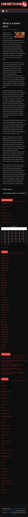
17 (10, 237)
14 (24, 234)
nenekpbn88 (14, 29)
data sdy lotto (4, 490)
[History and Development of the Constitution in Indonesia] (3, 11)
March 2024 (4, 282)
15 (2, 237)
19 (17, 237)
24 (10, 240)
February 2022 (4, 327)
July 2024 (3, 273)
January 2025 (4, 258)
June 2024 (3, 275)
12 (17, 234)
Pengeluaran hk (5, 206)
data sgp (3, 388)
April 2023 (3, 295)
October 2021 (4, 337)
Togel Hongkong (5, 203)
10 (10, 234)
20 (21, 237)
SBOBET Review (7, 189)
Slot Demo (3, 385)
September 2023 (5, 285)
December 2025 (5, 255)
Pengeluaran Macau (6, 391)
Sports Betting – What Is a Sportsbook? (14, 193)
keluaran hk (4, 209)
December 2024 (5, 260)
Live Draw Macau (5, 222)
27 (21, 240)
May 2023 (3, 292)
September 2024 (5, 268)
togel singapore (5, 212)
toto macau (4, 493)
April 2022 (3, 322)
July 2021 (3, 344)
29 (2, 243)
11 (13, 234)
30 (6, 243)
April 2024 (3, 280)
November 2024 (5, 263)
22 (2, 240)
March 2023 (4, 297)
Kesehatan (5, 19)
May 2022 (3, 319)
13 (21, 234)
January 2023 (4, 300)
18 (13, 237)
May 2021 (3, 349)
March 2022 (4, 324)
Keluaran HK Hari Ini (6, 216)
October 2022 (4, 307)
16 (6, 237)
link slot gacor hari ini (6, 219)
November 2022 (5, 305)
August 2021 (4, 342)
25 (13, 240)
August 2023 (4, 287)
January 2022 (4, 329)
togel (2, 487)
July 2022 (3, 314)
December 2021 (5, 332)
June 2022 (3, 317)
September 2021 (5, 339)
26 (17, 240)
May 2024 (3, 278)
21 (24, 237)
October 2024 (4, 265)
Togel (2, 382)
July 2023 (3, 290)
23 (6, 240)
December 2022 (5, 302)
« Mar (2, 247)
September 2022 (5, 310)
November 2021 (5, 334)
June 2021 (3, 347)
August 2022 (4, 312)
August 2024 (4, 270)
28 (24, 240)
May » (6, 247)
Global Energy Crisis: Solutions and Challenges (12, 358)
